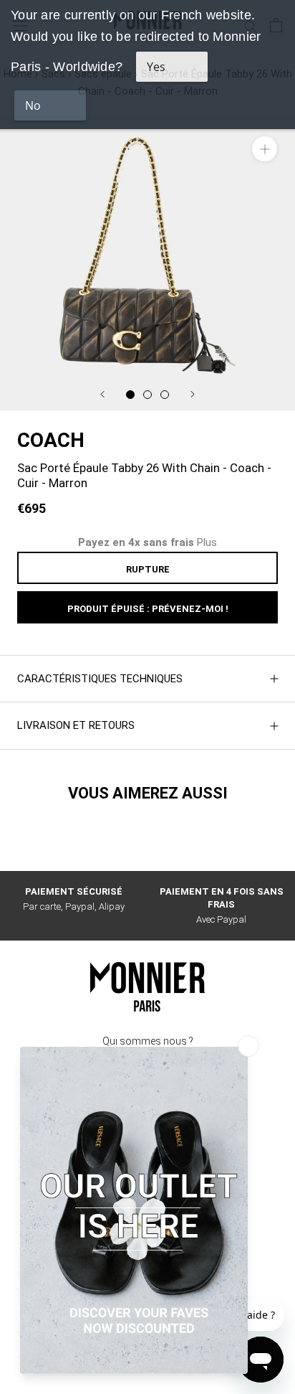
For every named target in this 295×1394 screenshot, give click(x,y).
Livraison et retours (76, 725)
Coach (50, 440)
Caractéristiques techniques (100, 678)
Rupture (148, 569)
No (33, 105)
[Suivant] (192, 394)
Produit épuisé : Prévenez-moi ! (147, 608)
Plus (207, 542)
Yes (156, 67)
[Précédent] (102, 394)
